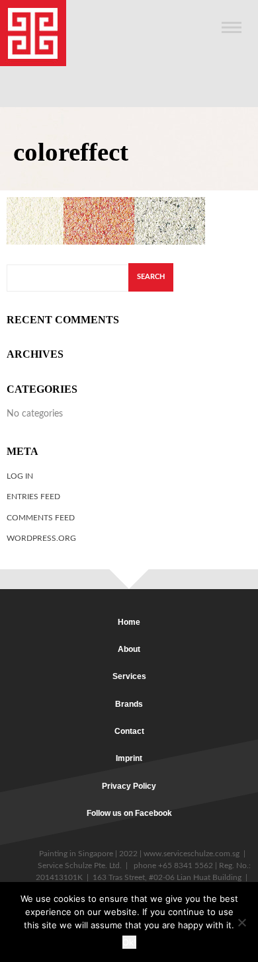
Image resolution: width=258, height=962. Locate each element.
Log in (20, 476)
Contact (129, 731)
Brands (129, 704)
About (129, 649)
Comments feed (41, 518)
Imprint (129, 758)
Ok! (129, 942)
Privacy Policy (129, 786)
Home (129, 622)
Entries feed (33, 497)
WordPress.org (41, 538)
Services (129, 676)
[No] (241, 922)
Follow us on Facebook (129, 813)
